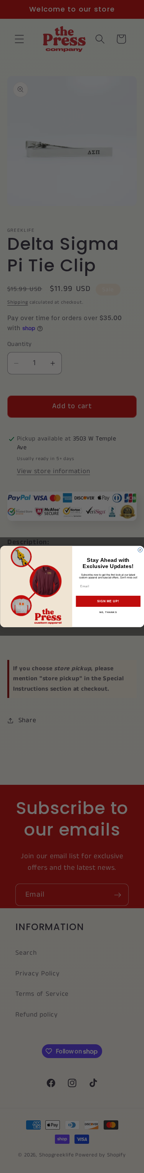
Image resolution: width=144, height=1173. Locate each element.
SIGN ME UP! (108, 601)
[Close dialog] (140, 550)
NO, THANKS (108, 612)
